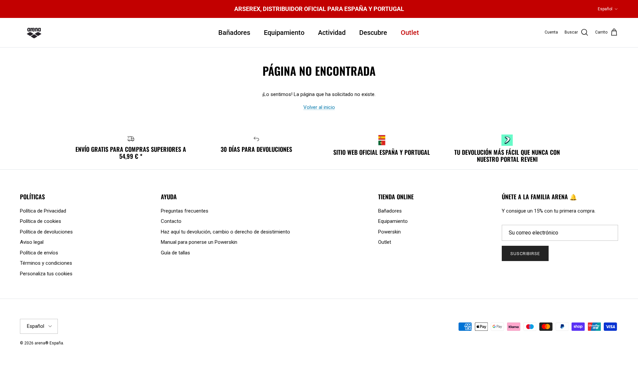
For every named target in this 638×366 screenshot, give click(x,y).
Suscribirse (525, 253)
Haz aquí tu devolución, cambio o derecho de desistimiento (225, 232)
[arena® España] (34, 33)
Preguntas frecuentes (184, 211)
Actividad (332, 33)
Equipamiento (284, 33)
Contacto (171, 221)
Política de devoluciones (46, 232)
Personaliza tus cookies (46, 274)
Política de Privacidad (43, 211)
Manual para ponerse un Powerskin (199, 242)
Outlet (410, 33)
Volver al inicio (319, 107)
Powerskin (389, 232)
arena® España (49, 343)
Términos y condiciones (46, 263)
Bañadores (234, 33)
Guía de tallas (175, 253)
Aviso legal (32, 242)
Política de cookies (40, 221)
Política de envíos (39, 253)
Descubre (373, 33)
